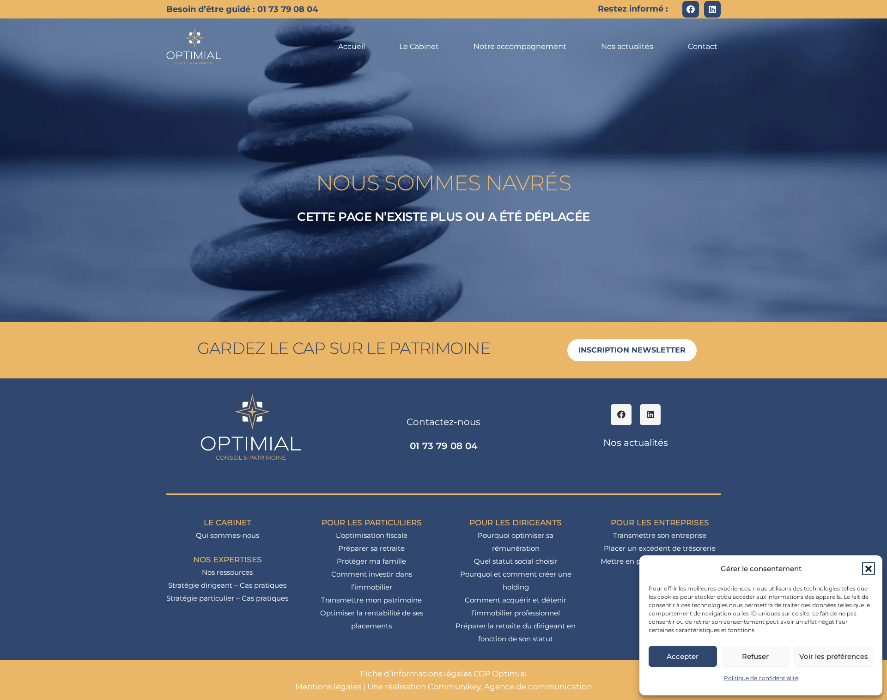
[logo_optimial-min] (194, 46)
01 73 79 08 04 (444, 445)
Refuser (755, 656)
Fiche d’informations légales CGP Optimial (443, 673)
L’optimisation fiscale (371, 535)
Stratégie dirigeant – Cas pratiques (227, 585)
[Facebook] (690, 9)
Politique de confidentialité (761, 678)
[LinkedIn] (712, 9)
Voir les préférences (833, 656)
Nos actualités (635, 442)
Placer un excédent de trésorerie (660, 548)
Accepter (683, 656)
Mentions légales (328, 686)
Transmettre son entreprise (659, 535)
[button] (868, 568)
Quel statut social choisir (516, 561)
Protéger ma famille (371, 561)
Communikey (454, 686)
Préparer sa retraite (371, 548)
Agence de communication (538, 686)
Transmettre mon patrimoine (371, 600)
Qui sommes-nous (227, 535)
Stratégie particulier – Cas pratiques (227, 598)
